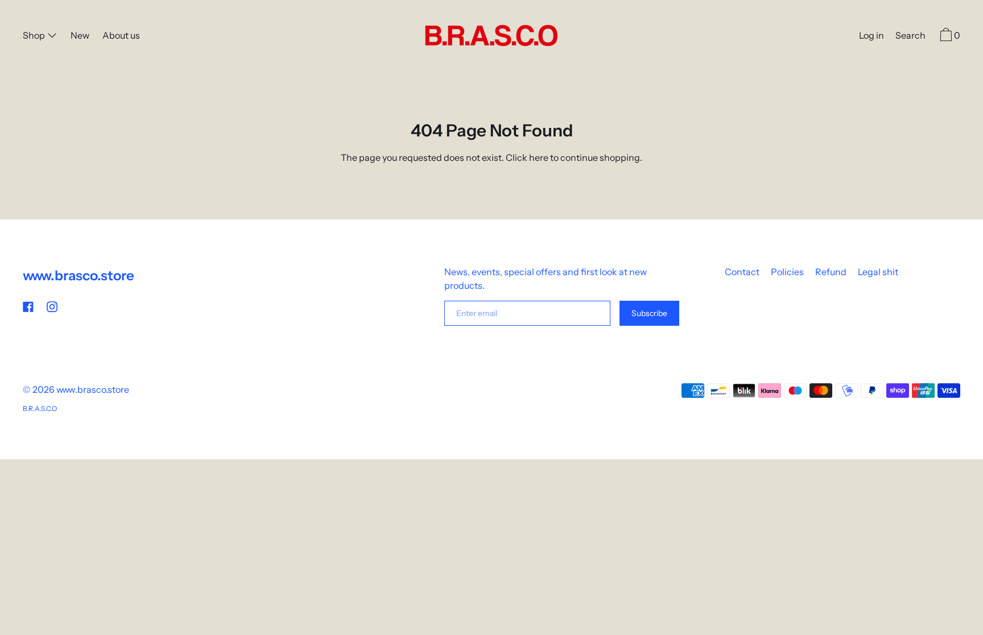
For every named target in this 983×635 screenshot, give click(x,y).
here (538, 157)
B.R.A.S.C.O (40, 408)
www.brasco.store (78, 275)
